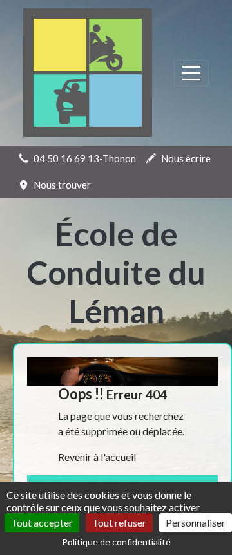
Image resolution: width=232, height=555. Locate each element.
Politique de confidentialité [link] (116, 541)
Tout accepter (42, 522)
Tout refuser (119, 522)
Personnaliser (196, 522)
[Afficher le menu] (191, 73)
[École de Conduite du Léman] (87, 72)
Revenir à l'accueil (97, 457)
